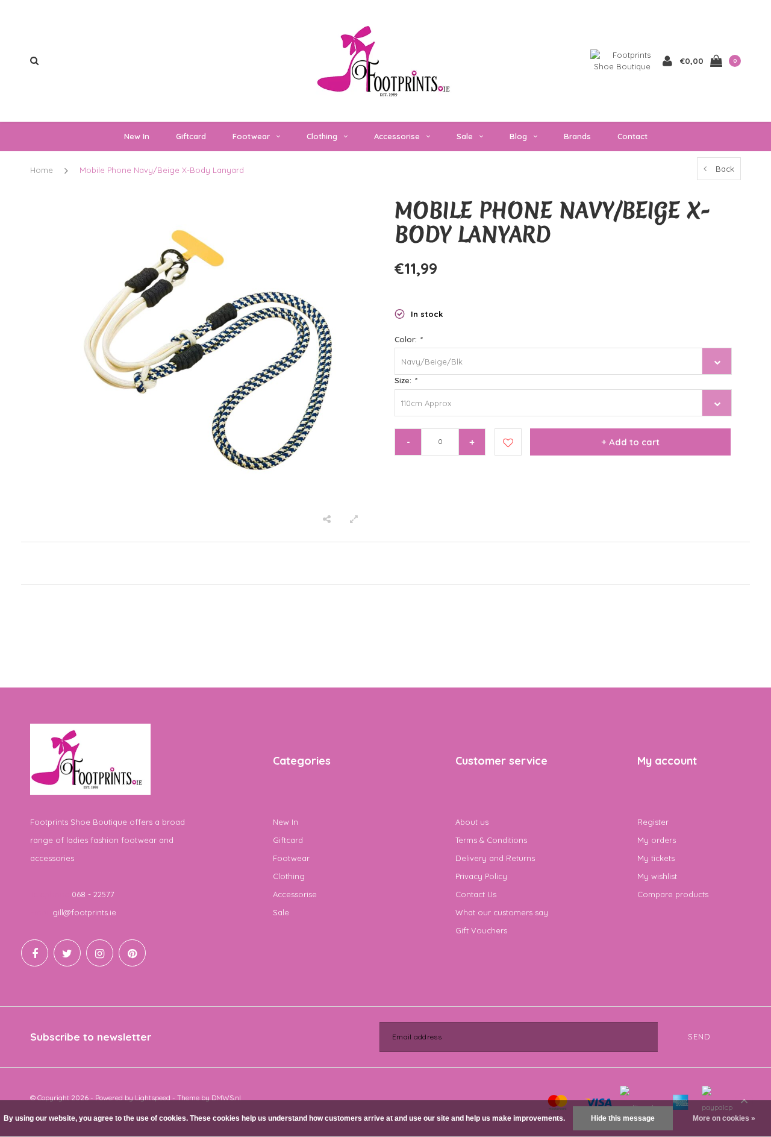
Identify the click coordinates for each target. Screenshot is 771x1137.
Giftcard (191, 136)
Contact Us (475, 894)
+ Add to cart (630, 442)
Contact (632, 136)
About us (472, 822)
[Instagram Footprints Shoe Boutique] (99, 952)
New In (136, 136)
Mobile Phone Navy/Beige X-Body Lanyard (162, 170)
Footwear (251, 136)
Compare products (672, 894)
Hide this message (623, 1118)
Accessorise (397, 136)
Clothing (322, 136)
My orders (656, 840)
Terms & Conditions (491, 840)
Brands (577, 136)
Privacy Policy (481, 876)
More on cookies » (724, 1118)
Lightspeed (152, 1097)
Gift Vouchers (481, 930)
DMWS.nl (226, 1097)
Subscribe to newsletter (90, 1036)
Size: (405, 380)
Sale (465, 136)
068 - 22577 (93, 894)
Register (653, 822)
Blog (518, 136)
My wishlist (657, 876)
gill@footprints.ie (84, 912)
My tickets (656, 858)
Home (41, 170)
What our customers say (501, 912)
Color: (408, 339)
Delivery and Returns (495, 858)
